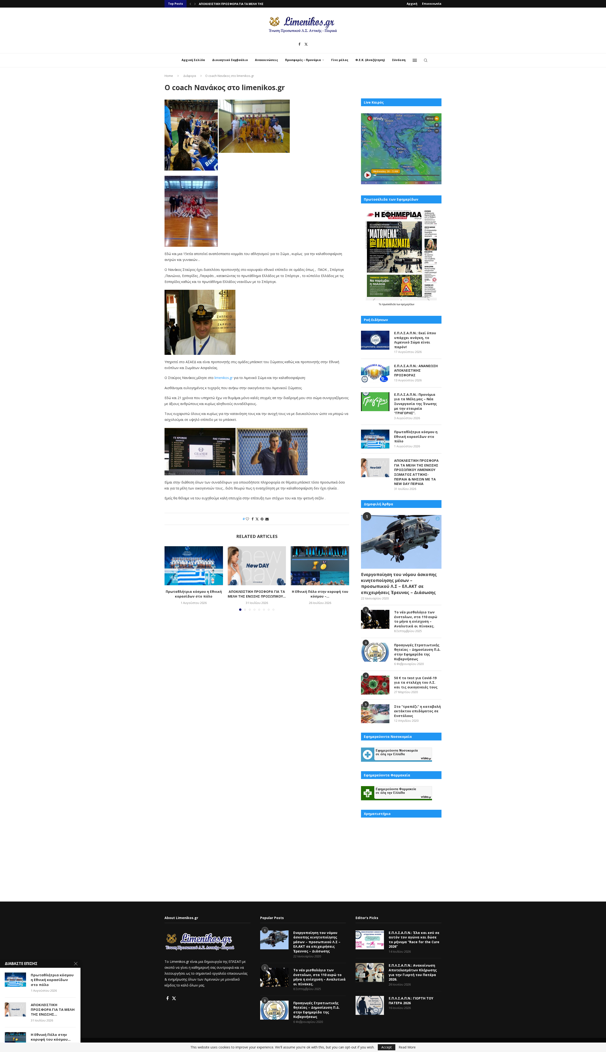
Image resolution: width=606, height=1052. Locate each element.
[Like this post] (247, 519)
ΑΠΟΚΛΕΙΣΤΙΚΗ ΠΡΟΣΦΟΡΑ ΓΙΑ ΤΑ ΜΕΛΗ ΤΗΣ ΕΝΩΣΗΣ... (53, 1009)
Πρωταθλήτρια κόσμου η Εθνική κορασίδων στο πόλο (194, 594)
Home (169, 76)
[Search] (425, 60)
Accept (386, 1047)
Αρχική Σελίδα (193, 60)
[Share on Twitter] (257, 519)
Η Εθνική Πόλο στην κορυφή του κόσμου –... (320, 594)
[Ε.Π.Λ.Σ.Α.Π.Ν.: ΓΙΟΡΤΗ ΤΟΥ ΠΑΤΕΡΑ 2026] (370, 1005)
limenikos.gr (223, 377)
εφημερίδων (407, 304)
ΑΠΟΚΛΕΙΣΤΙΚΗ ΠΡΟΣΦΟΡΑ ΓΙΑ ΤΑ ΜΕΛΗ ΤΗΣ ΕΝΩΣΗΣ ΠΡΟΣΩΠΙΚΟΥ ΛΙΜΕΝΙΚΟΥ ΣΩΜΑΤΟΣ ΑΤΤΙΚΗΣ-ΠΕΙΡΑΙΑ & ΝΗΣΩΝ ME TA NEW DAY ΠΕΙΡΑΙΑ (416, 472)
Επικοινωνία (431, 4)
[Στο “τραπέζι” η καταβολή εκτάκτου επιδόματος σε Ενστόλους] (375, 713)
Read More (407, 1047)
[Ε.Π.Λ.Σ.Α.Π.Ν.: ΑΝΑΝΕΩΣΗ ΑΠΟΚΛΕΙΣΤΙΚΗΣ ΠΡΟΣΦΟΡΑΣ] (375, 373)
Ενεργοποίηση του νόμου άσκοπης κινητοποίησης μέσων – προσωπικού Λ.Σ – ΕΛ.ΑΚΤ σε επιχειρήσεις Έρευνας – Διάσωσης (399, 583)
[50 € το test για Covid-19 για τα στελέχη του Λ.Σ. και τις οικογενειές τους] (375, 685)
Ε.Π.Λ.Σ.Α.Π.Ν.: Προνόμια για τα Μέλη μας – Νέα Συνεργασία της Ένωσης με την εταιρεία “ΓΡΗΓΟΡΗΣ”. (415, 403)
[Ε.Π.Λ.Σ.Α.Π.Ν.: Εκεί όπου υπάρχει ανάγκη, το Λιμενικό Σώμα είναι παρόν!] (375, 340)
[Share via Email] (267, 519)
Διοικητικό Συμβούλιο (230, 60)
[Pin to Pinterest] (262, 519)
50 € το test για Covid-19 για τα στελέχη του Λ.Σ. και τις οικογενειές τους (415, 682)
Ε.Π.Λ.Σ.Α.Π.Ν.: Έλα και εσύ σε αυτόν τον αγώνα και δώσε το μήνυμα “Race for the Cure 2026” (414, 939)
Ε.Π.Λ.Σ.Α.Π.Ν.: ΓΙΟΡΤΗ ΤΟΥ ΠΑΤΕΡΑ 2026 (411, 1000)
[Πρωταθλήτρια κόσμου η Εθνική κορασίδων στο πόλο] (194, 565)
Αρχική (412, 4)
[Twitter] (306, 44)
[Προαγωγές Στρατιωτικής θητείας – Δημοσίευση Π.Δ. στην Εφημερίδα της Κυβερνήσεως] (375, 652)
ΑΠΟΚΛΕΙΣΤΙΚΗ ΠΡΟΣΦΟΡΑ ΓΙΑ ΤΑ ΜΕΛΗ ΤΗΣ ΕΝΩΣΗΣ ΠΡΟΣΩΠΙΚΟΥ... (257, 594)
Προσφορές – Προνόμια (303, 60)
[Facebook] (299, 44)
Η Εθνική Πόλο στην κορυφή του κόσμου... (51, 1037)
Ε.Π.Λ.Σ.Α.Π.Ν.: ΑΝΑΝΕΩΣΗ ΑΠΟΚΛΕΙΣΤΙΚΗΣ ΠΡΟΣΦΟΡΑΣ (416, 370)
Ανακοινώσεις (266, 60)
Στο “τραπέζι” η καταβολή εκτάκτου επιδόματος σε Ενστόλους (417, 711)
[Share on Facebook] (253, 519)
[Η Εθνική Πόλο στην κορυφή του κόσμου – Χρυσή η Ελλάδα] (320, 565)
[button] (190, 4)
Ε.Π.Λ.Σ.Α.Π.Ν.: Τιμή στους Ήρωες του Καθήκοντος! (237, 4)
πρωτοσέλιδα (389, 304)
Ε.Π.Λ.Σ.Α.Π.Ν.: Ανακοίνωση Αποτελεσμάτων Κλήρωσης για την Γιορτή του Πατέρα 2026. (413, 972)
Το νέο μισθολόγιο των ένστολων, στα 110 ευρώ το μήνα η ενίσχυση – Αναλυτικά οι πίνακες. (415, 619)
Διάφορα (189, 76)
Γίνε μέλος (339, 60)
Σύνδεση (398, 60)
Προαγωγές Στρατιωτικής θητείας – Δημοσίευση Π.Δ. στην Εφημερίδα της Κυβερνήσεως (417, 652)
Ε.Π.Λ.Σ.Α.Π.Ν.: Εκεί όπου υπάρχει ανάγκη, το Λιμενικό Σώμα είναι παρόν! (415, 340)
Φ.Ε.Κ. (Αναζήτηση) (370, 60)
